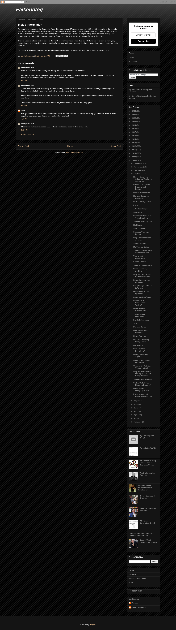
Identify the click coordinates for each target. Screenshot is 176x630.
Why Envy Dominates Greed (147, 522)
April (136, 415)
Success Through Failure (141, 233)
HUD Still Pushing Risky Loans (141, 341)
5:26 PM (24, 130)
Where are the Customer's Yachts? (139, 303)
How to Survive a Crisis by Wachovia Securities (142, 179)
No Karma (137, 225)
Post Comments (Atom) (74, 153)
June (136, 408)
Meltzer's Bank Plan (137, 578)
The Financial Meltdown (139, 315)
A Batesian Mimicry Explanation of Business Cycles (148, 463)
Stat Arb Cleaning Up (142, 265)
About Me (133, 61)
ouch (131, 583)
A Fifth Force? (139, 243)
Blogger (92, 625)
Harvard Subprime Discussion (141, 197)
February (138, 422)
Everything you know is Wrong (142, 287)
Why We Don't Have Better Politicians (141, 275)
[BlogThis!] (59, 56)
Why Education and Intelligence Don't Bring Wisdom (142, 373)
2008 (134, 160)
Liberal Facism (139, 262)
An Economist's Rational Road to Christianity (144, 487)
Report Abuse (135, 591)
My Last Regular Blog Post (147, 437)
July (136, 404)
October (137, 170)
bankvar (132, 574)
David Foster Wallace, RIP (139, 310)
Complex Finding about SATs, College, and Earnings (142, 534)
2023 (134, 115)
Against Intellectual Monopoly (141, 361)
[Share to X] (61, 56)
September (139, 174)
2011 (134, 150)
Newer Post (23, 146)
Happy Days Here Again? (140, 355)
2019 (134, 125)
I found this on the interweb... (141, 281)
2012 (134, 146)
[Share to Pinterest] (66, 56)
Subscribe (143, 41)
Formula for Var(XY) (148, 448)
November (138, 167)
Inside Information (141, 320)
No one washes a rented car (140, 331)
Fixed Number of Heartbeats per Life (142, 395)
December (138, 163)
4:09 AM (24, 119)
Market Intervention (141, 193)
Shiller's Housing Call (142, 221)
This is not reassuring (139, 257)
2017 (134, 132)
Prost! (136, 205)
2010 (134, 153)
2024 (134, 111)
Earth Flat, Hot (139, 336)
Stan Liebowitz (139, 228)
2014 (134, 139)
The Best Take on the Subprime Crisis (142, 251)
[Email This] (57, 56)
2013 (134, 143)
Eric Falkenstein (138, 607)
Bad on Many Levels (142, 202)
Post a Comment (27, 135)
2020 (134, 121)
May (136, 411)
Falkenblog (29, 9)
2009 (134, 157)
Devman (135, 603)
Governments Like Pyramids (141, 292)
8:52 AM (24, 106)
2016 (134, 136)
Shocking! (137, 212)
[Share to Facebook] (64, 56)
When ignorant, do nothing (141, 270)
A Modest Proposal (141, 209)
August (137, 401)
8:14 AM (24, 81)
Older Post (116, 146)
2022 (134, 118)
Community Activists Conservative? (142, 367)
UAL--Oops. (138, 345)
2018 (134, 129)
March (137, 418)
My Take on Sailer (141, 247)
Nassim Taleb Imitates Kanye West (148, 541)
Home (70, 146)
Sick (135, 323)
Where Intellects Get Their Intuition (142, 217)
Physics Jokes (139, 327)
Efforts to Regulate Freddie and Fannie (141, 187)
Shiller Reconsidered (142, 379)
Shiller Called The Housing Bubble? (142, 384)
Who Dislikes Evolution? (139, 350)
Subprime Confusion (142, 297)
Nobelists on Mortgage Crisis (141, 389)
